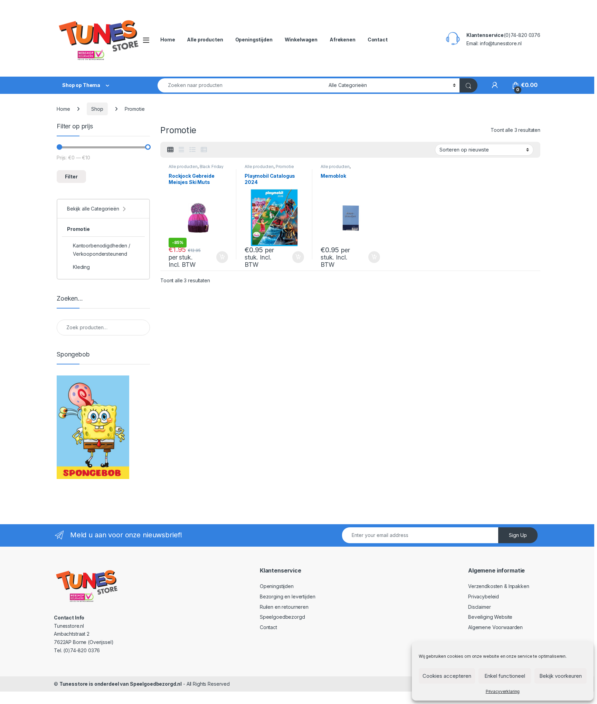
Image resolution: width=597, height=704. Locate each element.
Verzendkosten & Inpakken (498, 586)
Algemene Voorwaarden (495, 627)
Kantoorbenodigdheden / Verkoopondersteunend (101, 250)
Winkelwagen (301, 39)
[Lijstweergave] (192, 150)
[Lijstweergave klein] (204, 150)
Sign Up (518, 535)
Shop (97, 109)
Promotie (285, 166)
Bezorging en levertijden (287, 596)
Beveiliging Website (490, 617)
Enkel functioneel (504, 676)
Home (167, 39)
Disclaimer (479, 607)
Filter (71, 176)
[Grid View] (170, 150)
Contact (378, 39)
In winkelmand (214, 257)
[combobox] (241, 85)
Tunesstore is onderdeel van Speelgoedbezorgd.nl (120, 684)
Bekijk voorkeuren (560, 676)
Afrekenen (343, 39)
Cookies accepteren (447, 676)
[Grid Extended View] (181, 150)
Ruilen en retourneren (284, 607)
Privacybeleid (483, 596)
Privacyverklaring (503, 691)
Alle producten (205, 39)
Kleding (81, 267)
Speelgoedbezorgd (282, 617)
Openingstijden (254, 39)
